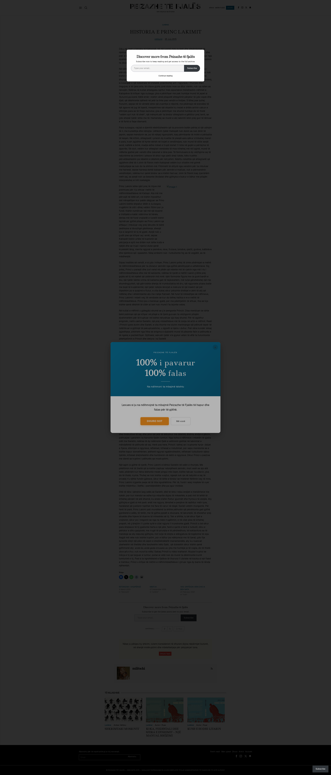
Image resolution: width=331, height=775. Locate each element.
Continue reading (165, 76)
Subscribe (192, 68)
